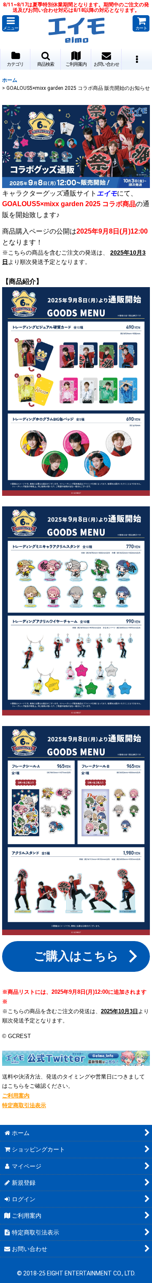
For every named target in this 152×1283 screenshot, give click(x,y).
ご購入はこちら (76, 956)
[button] (10, 23)
